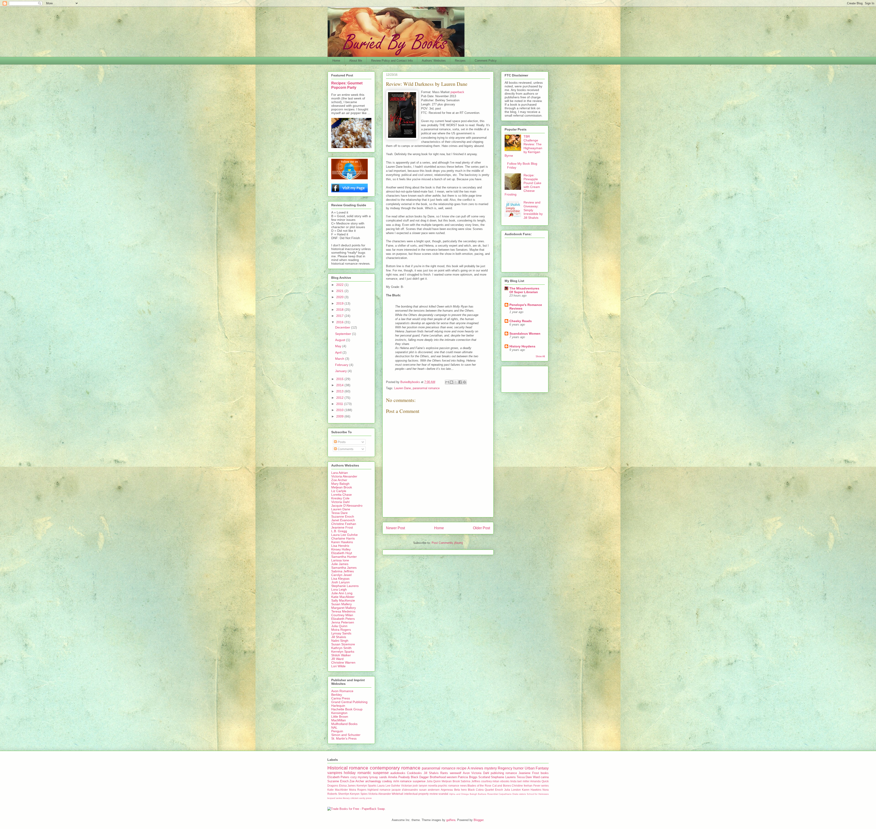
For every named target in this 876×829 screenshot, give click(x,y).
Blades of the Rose (479, 785)
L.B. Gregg (339, 531)
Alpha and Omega (459, 794)
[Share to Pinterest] (464, 382)
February (342, 365)
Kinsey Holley (341, 549)
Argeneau (447, 789)
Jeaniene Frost (342, 527)
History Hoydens (522, 346)
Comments (345, 449)
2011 (340, 404)
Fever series (541, 785)
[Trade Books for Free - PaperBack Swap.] (356, 809)
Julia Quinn (339, 626)
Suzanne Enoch (342, 516)
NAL (334, 727)
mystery (490, 768)
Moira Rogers (341, 629)
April (338, 352)
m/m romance (402, 781)
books (545, 773)
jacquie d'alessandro (405, 789)
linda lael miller (519, 781)
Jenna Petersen (342, 622)
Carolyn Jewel (341, 575)
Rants (444, 773)
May (338, 346)
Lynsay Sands (341, 633)
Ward (536, 777)
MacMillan (338, 720)
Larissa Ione (340, 560)
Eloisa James (347, 785)
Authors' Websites (434, 60)
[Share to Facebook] (460, 382)
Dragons (332, 785)
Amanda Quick (539, 781)
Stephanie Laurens (345, 586)
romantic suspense (373, 773)
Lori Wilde (338, 666)
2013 (340, 391)
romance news (457, 785)
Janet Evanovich (343, 520)
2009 (340, 416)
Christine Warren (343, 662)
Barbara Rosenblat (488, 794)
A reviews (475, 768)
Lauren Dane (402, 388)
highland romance (379, 789)
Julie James (339, 564)
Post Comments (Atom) (447, 543)
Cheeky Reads (520, 321)
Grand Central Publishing (349, 702)
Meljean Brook (341, 487)
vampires (334, 773)
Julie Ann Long (341, 593)
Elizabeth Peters (343, 618)
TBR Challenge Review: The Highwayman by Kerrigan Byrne (523, 146)
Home (336, 60)
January (341, 371)
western (452, 777)
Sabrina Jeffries (342, 571)
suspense (419, 781)
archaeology (373, 781)
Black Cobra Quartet (481, 789)
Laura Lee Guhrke (344, 535)
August (340, 340)
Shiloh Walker (341, 655)
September (343, 334)
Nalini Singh (339, 640)
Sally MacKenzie (343, 600)
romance (511, 773)
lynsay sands (378, 777)
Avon (466, 773)
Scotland (484, 777)
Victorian (406, 785)
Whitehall (397, 793)
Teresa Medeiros (343, 611)
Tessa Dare (339, 513)
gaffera (450, 820)
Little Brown (339, 716)
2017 (340, 316)
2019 (340, 303)
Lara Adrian (339, 472)
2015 (340, 379)
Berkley (336, 694)
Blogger (478, 820)
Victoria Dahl (340, 502)
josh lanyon (420, 785)
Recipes (460, 60)
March (340, 358)
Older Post (481, 528)
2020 (340, 297)
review (434, 793)
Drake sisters (519, 794)
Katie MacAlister (343, 597)
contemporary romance (395, 767)
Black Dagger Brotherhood (428, 777)
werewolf (455, 773)
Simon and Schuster (345, 735)
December (343, 327)
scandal (443, 793)
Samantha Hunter (344, 556)
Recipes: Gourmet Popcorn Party (346, 85)
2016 (340, 322)
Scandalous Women (524, 333)
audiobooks (397, 773)
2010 (340, 410)
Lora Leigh (339, 589)
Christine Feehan (343, 524)
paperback (457, 92)
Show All (540, 356)
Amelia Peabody (399, 777)
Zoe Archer (339, 480)
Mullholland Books (344, 724)
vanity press (365, 798)
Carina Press (340, 698)
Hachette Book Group (346, 709)
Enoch (499, 789)
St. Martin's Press (344, 738)
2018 (340, 309)
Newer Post (395, 528)
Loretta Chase (341, 494)
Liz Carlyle (338, 491)
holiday (350, 773)
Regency (505, 768)
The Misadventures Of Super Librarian (524, 290)
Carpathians (505, 794)
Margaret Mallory (343, 608)
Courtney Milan (342, 615)
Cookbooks (414, 773)
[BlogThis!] (451, 382)
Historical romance (347, 767)
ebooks (504, 781)
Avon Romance (342, 691)
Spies (364, 793)
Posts (341, 442)
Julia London (512, 789)
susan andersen (429, 789)
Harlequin (338, 705)
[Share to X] (456, 382)
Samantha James (344, 567)
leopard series (334, 798)
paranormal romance (426, 388)
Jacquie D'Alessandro (346, 505)
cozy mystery (359, 777)
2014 (340, 385)
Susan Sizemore (343, 644)
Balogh (473, 794)
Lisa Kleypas (340, 578)
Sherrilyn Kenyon (349, 793)
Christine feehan (522, 785)
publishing (497, 773)
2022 (340, 285)
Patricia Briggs (467, 777)
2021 (340, 291)
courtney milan (490, 781)
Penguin (337, 731)
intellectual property (416, 793)
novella (432, 785)
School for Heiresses (538, 794)
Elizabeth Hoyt (341, 553)
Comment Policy (486, 60)
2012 (340, 397)
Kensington (339, 713)
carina (545, 777)
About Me (355, 60)
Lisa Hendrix (340, 545)
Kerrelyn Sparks (342, 651)
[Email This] (447, 382)
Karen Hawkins (342, 542)
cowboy (387, 781)
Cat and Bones (501, 785)
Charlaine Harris (343, 538)
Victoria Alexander (344, 476)
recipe (461, 768)
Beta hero (460, 789)
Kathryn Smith (341, 648)
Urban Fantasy (537, 768)
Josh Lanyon (340, 582)
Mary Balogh (340, 483)
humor (518, 768)
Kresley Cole (340, 498)
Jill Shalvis (338, 637)
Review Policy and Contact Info (392, 60)
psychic (442, 785)
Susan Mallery (341, 604)
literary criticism (350, 798)
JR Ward (337, 659)
